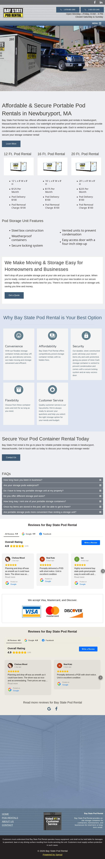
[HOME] (13, 12)
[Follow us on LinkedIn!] (101, 2)
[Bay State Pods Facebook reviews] (56, 709)
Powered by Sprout (52, 854)
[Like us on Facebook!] (95, 2)
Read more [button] (10, 577)
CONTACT (7, 825)
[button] (68, 10)
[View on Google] (7, 559)
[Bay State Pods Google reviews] (49, 709)
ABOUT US (8, 821)
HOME (5, 814)
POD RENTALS (10, 818)
